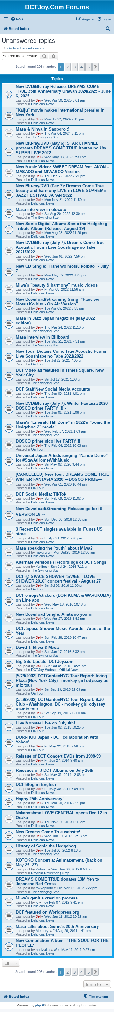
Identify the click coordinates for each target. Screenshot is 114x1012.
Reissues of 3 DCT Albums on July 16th (54, 770)
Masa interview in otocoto (41, 209)
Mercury (42, 931)
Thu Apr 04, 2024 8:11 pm (64, 133)
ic (37, 902)
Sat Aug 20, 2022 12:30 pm (65, 214)
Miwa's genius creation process (47, 898)
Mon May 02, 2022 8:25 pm (65, 275)
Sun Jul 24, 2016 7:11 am (70, 566)
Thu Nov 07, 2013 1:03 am (64, 822)
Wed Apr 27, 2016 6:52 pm (64, 618)
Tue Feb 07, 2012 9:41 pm (62, 902)
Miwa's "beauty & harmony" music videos (57, 285)
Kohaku (42, 869)
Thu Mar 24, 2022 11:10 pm (65, 327)
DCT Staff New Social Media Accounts (53, 389)
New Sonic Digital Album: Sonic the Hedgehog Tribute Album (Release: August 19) (61, 226)
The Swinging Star (45, 137)
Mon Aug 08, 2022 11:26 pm (65, 233)
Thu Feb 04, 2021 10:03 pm (65, 445)
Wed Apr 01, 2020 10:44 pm (65, 484)
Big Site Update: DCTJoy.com (44, 661)
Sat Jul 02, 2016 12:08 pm (64, 585)
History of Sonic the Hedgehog (46, 846)
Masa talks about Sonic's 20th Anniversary (57, 926)
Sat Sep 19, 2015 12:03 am (65, 689)
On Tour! (38, 364)
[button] (95, 67)
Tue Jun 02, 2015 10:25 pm (65, 727)
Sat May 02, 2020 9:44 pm (64, 464)
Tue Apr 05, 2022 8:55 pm (64, 308)
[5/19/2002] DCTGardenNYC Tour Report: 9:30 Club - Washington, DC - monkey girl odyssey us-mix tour (60, 704)
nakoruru (43, 552)
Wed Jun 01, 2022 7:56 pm (65, 256)
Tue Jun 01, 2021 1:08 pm (64, 412)
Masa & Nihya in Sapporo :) (42, 129)
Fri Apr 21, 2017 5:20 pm (63, 538)
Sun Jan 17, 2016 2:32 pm (64, 652)
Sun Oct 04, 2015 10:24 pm (65, 666)
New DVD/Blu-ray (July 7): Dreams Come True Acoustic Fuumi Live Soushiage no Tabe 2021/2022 (60, 247)
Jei (38, 100)
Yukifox (41, 566)
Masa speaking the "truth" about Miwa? (54, 548)
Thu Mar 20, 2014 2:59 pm (64, 803)
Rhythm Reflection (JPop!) (51, 873)
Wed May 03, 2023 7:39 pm (65, 157)
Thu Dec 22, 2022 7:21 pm (64, 176)
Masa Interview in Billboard (42, 337)
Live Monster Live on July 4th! (45, 723)
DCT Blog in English (36, 784)
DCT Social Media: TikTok (41, 494)
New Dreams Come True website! (48, 831)
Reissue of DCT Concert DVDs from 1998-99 (58, 756)
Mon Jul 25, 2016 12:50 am (74, 552)
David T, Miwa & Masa (37, 647)
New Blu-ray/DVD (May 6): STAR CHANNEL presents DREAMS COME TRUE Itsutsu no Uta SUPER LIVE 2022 (61, 148)
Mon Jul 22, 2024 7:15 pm (64, 119)
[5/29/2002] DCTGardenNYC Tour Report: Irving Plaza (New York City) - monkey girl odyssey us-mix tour (63, 680)
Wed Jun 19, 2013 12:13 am (65, 836)
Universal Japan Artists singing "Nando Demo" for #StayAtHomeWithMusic (62, 457)
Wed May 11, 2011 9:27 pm (74, 949)
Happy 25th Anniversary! (40, 798)
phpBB (40, 1005)
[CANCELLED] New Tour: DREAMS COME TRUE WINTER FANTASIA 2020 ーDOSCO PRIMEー (62, 477)
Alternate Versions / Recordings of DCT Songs (61, 562)
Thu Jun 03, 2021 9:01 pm (64, 393)
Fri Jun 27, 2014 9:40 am (63, 760)
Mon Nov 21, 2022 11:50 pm (65, 199)
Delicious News (43, 104)
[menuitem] (16, 19)
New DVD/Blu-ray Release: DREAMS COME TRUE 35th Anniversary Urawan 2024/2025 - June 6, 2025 (63, 91)
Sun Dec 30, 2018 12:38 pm (65, 519)
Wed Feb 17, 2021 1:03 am (65, 431)
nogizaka (43, 949)
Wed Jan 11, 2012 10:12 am (65, 916)
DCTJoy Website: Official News (55, 670)
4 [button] (81, 67)
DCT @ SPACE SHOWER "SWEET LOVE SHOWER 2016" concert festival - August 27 (58, 579)
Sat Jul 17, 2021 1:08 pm (63, 379)
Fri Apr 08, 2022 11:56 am (64, 289)
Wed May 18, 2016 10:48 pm (66, 604)
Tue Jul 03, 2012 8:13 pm (63, 850)
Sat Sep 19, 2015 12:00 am (65, 713)
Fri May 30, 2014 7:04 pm (64, 789)
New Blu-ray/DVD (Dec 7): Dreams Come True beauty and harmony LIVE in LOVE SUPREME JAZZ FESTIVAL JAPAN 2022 (61, 190)
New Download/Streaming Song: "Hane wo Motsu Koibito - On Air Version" (57, 301)
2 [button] (67, 67)
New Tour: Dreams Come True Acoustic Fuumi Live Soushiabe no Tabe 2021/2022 (61, 353)
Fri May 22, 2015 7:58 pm (64, 746)
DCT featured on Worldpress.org (47, 912)
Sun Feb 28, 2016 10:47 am (65, 637)
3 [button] (74, 67)
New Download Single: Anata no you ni (54, 614)
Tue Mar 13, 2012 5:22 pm (77, 888)
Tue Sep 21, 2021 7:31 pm (64, 341)
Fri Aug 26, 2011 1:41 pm (72, 931)
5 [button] (88, 67)
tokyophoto (44, 888)
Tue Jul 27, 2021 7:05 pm (63, 360)
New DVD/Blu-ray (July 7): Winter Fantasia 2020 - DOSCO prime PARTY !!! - (63, 405)
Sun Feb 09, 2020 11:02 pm (65, 498)
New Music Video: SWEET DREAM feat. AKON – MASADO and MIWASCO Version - (62, 169)
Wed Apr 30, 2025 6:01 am (64, 100)
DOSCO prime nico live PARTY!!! (48, 441)
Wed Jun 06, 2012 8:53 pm (71, 869)
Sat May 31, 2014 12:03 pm (65, 774)
